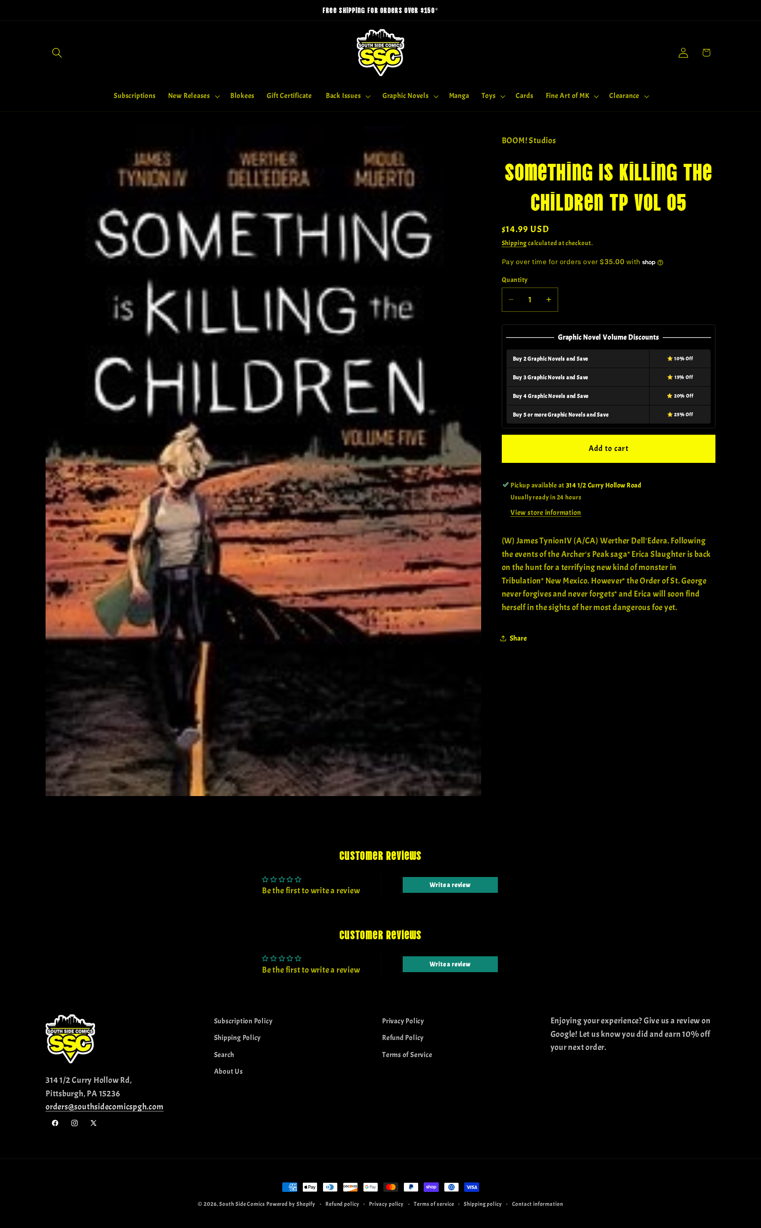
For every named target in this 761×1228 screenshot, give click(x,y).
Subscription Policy (243, 1021)
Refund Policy (403, 1037)
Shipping (514, 243)
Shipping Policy (237, 1037)
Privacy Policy (403, 1021)
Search (224, 1054)
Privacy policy (386, 1203)
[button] (57, 52)
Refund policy (342, 1203)
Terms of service (434, 1203)
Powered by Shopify (290, 1203)
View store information (546, 512)
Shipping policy (483, 1203)
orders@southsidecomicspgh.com (105, 1106)
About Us (228, 1071)
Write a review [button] (450, 885)
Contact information (537, 1203)
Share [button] (518, 638)
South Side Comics (242, 1203)
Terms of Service (407, 1054)
